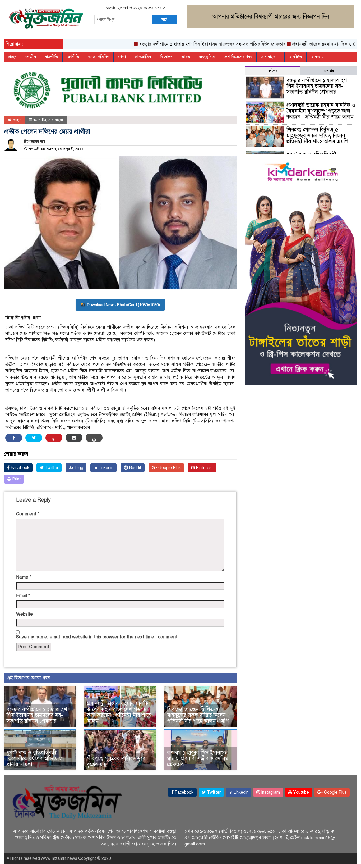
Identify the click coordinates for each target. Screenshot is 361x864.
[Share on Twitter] (33, 438)
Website (24, 614)
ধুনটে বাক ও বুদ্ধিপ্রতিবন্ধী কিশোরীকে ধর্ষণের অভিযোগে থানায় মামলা (35, 758)
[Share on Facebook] (13, 438)
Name (23, 577)
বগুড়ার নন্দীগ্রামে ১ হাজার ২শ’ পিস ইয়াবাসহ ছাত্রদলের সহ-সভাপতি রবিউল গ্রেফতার (196, 44)
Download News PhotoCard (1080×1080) (123, 304)
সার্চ (164, 19)
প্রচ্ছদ (12, 57)
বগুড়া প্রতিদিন (98, 57)
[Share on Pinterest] (53, 438)
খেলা (122, 57)
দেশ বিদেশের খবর (238, 57)
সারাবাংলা (269, 57)
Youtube (300, 792)
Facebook (19, 467)
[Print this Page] (94, 438)
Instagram (270, 792)
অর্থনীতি (73, 57)
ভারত (185, 57)
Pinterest (204, 467)
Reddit (134, 467)
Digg (78, 467)
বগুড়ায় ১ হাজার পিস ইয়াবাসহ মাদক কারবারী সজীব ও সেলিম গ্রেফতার (197, 758)
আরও (316, 57)
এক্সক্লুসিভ (207, 57)
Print (16, 479)
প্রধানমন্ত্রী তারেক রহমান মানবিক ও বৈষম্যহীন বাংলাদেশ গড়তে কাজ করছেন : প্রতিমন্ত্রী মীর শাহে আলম (119, 712)
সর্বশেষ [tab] (272, 71)
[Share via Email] (74, 438)
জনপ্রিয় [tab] (329, 71)
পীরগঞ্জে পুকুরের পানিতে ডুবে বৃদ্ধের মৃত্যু (116, 761)
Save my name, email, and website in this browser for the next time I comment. (97, 637)
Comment (27, 514)
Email (23, 595)
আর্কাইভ (295, 57)
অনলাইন (39, 119)
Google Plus (169, 467)
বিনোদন (166, 57)
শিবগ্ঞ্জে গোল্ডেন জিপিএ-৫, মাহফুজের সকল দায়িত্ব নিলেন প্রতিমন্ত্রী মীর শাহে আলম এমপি (198, 715)
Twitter (51, 467)
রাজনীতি (51, 57)
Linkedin (105, 467)
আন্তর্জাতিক (143, 57)
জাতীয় (30, 57)
